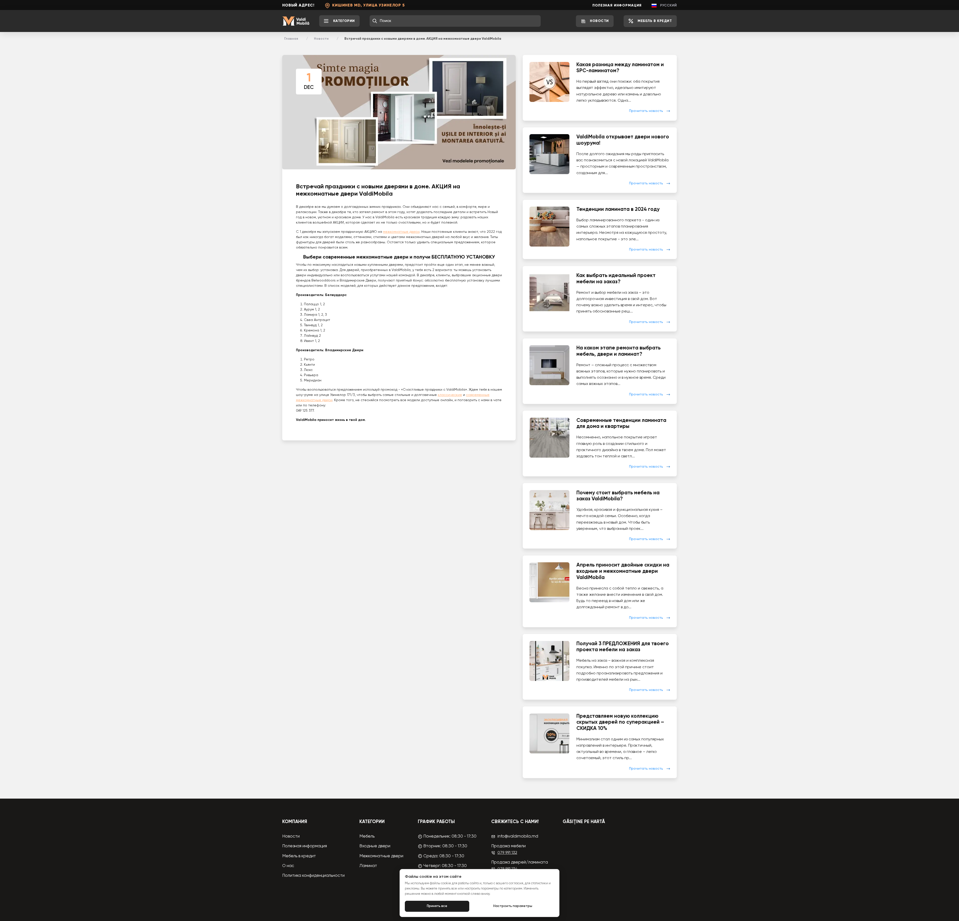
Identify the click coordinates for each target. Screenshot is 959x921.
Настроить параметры (512, 906)
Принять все (437, 906)
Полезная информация (617, 5)
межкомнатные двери (401, 232)
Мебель (367, 836)
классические (450, 395)
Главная (291, 38)
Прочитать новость (646, 111)
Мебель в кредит (299, 856)
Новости (321, 38)
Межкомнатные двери (381, 856)
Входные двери (374, 846)
